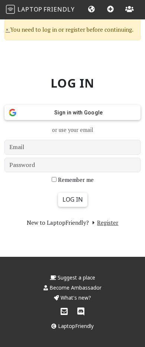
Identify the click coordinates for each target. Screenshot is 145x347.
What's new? (75, 297)
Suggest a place (75, 277)
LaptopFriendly (75, 325)
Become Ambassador (75, 287)
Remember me (76, 179)
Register (107, 222)
